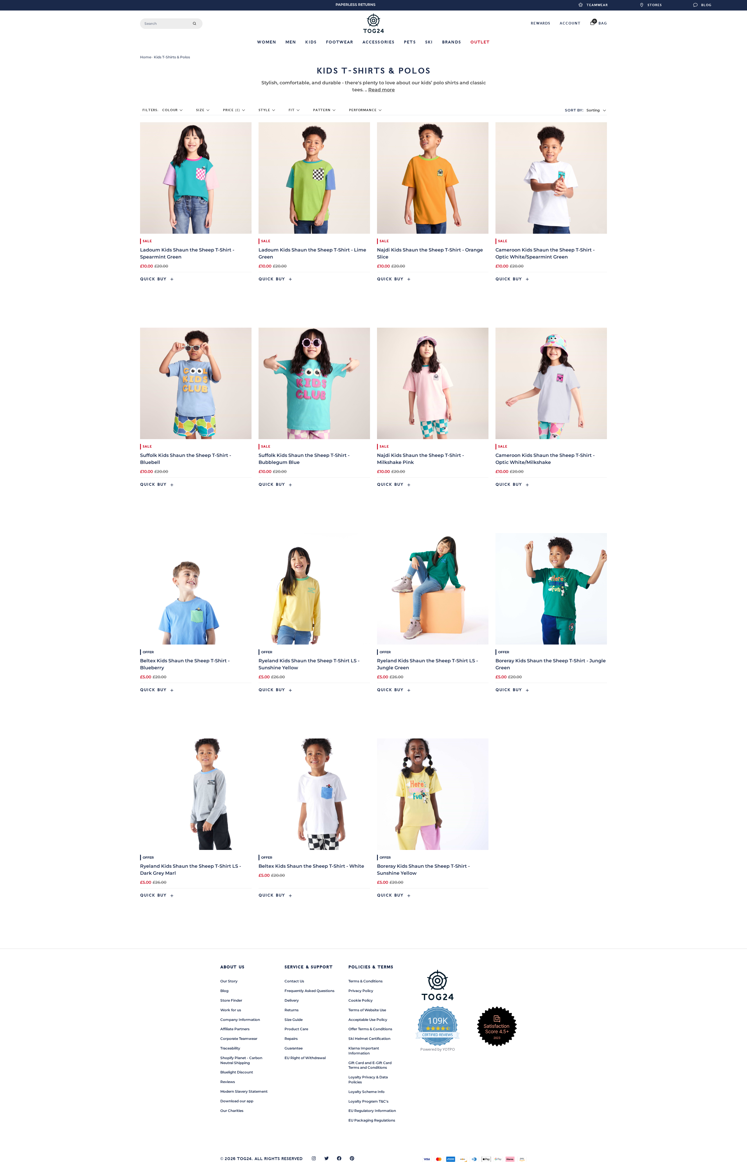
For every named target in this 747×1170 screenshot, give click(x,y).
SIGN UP (316, 615)
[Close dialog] (482, 514)
